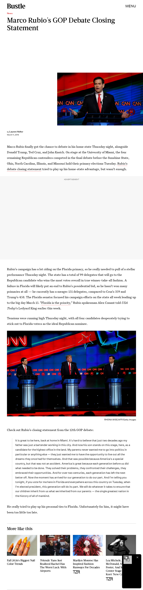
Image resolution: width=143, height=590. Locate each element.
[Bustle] (16, 6)
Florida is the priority (55, 303)
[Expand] (126, 557)
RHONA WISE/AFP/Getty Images (141, 99)
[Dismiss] (137, 557)
